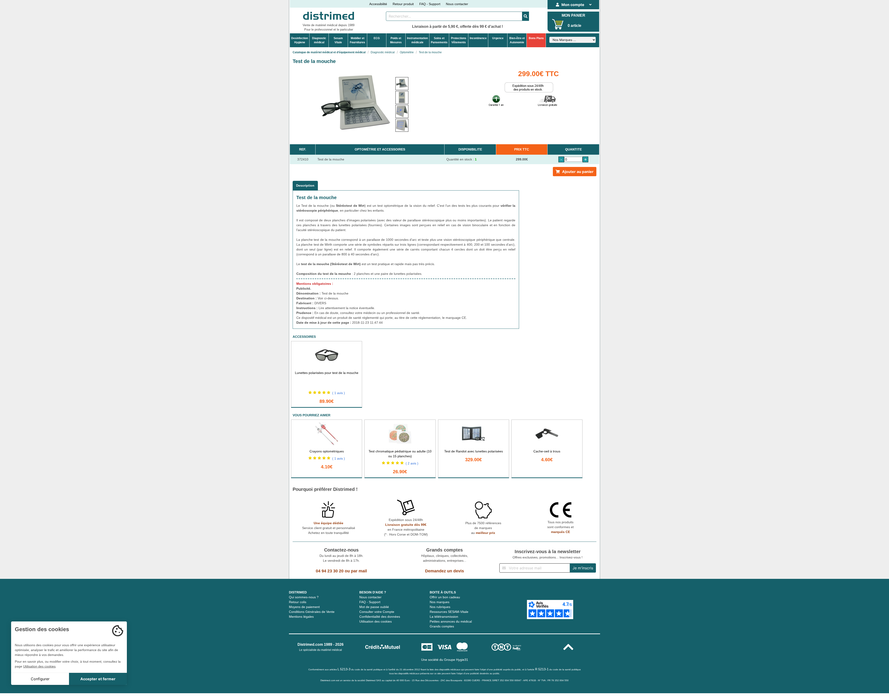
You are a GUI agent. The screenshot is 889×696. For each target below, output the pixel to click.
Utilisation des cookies (375, 621)
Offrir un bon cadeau (445, 597)
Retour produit (403, 4)
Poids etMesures (396, 40)
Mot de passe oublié (374, 607)
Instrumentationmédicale (417, 40)
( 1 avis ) (338, 393)
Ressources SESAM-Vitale (449, 612)
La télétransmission (444, 616)
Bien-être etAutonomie (517, 40)
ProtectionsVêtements (458, 40)
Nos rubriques (440, 607)
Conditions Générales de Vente (312, 612)
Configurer (40, 679)
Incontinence (478, 38)
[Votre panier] (558, 24)
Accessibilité (378, 4)
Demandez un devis (444, 571)
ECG (377, 38)
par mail (359, 571)
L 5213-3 (344, 669)
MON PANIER (573, 15)
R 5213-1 (542, 669)
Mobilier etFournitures (357, 40)
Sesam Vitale (338, 40)
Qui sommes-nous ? (304, 597)
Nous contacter (457, 4)
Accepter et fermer (98, 679)
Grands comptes (442, 626)
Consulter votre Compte (376, 612)
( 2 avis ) (412, 463)
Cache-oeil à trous (546, 451)
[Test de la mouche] (401, 84)
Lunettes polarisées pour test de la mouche (326, 373)
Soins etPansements (439, 40)
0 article (574, 26)
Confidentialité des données (379, 616)
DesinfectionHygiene (299, 40)
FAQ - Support (429, 4)
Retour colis (297, 602)
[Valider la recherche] (525, 16)
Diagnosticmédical (319, 40)
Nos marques (439, 602)
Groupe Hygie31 (456, 660)
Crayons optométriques (327, 451)
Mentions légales (301, 616)
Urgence (498, 38)
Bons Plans (536, 38)
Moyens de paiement (304, 607)
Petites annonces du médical (451, 621)
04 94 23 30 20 (330, 571)
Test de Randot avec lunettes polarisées (473, 451)
